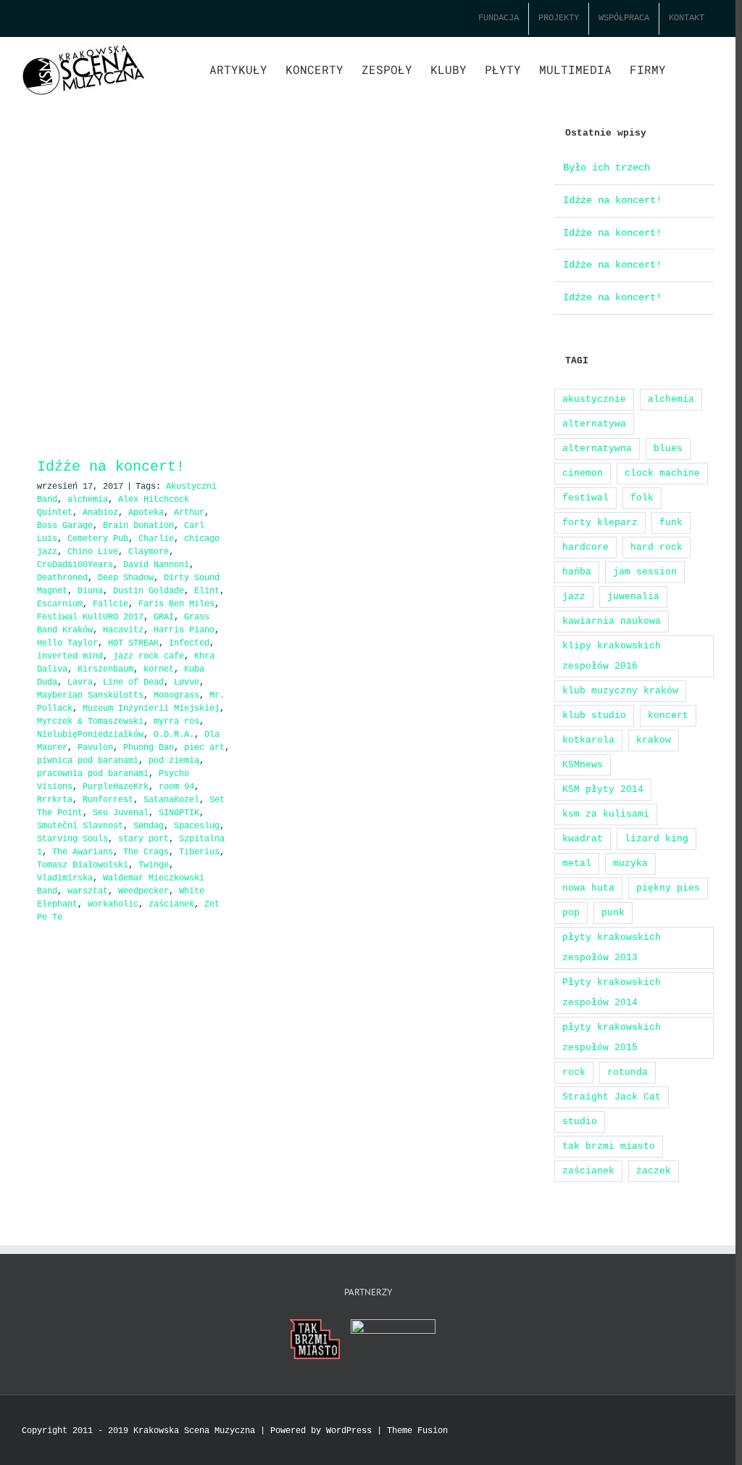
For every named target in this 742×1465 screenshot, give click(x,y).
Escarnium (60, 604)
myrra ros (176, 722)
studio (579, 1121)
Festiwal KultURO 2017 (90, 617)
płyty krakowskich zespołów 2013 (611, 947)
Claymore (148, 552)
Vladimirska (65, 878)
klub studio (594, 715)
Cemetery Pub (97, 539)
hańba (576, 571)
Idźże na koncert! (128, 466)
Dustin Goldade (148, 591)
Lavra (80, 682)
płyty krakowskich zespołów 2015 (611, 1037)
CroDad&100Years (75, 565)
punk (613, 912)
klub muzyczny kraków (620, 690)
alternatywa (594, 423)
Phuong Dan (148, 748)
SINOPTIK (179, 813)
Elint (207, 591)
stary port (143, 839)
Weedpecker (143, 891)
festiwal (585, 497)
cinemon (582, 473)
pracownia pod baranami (93, 774)
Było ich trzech (606, 167)
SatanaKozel (171, 800)
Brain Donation (138, 526)
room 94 (176, 787)
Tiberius (199, 852)
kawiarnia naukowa (611, 621)
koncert (668, 715)
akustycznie (594, 399)
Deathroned (62, 578)
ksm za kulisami (605, 814)
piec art (204, 748)
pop (571, 912)
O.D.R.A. (174, 735)
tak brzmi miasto (608, 1146)
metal (576, 863)
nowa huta (588, 888)
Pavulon (95, 748)
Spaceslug (197, 826)
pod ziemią (174, 761)
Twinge (153, 865)
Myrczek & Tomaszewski (90, 722)
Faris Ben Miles (176, 604)
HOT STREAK (133, 643)
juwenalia (633, 596)
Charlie (156, 539)
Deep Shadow (126, 578)
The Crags (146, 852)
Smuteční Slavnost (80, 826)
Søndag (148, 826)
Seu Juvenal (121, 813)
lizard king (656, 838)
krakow (653, 740)
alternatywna (597, 448)
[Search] (690, 68)
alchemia (87, 500)
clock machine (662, 473)
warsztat (87, 891)
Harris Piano (184, 630)
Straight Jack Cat (611, 1096)
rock (573, 1072)
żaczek (653, 1170)
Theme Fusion (417, 1431)
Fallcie (110, 604)
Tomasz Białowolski (82, 865)
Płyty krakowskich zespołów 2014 (611, 992)
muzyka (630, 863)
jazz (573, 596)
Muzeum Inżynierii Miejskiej (151, 708)
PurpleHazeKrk (116, 787)
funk (671, 522)
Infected (189, 643)
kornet (158, 669)
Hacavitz (123, 630)
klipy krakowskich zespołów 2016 (611, 656)
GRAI (164, 617)
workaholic (113, 904)
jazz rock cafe (148, 656)
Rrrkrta (54, 800)
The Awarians (82, 852)
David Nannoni (156, 565)
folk (642, 497)
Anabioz (100, 513)
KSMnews (582, 764)
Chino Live (92, 552)
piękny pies (668, 888)
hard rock (656, 547)
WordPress (349, 1431)
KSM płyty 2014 (602, 789)
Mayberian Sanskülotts (90, 695)
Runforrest (108, 800)
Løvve (186, 682)
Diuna (90, 591)
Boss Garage (65, 526)
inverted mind (70, 656)
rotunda (627, 1072)
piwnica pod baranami (87, 761)
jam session (645, 571)
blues (668, 448)
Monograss (176, 695)
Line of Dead (133, 682)
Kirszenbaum (105, 669)
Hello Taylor (67, 643)
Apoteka (146, 513)
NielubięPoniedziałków (90, 735)
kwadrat (582, 838)
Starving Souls (72, 839)
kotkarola (588, 740)
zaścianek (171, 904)
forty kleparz (600, 522)
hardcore (585, 547)
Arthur (189, 513)
